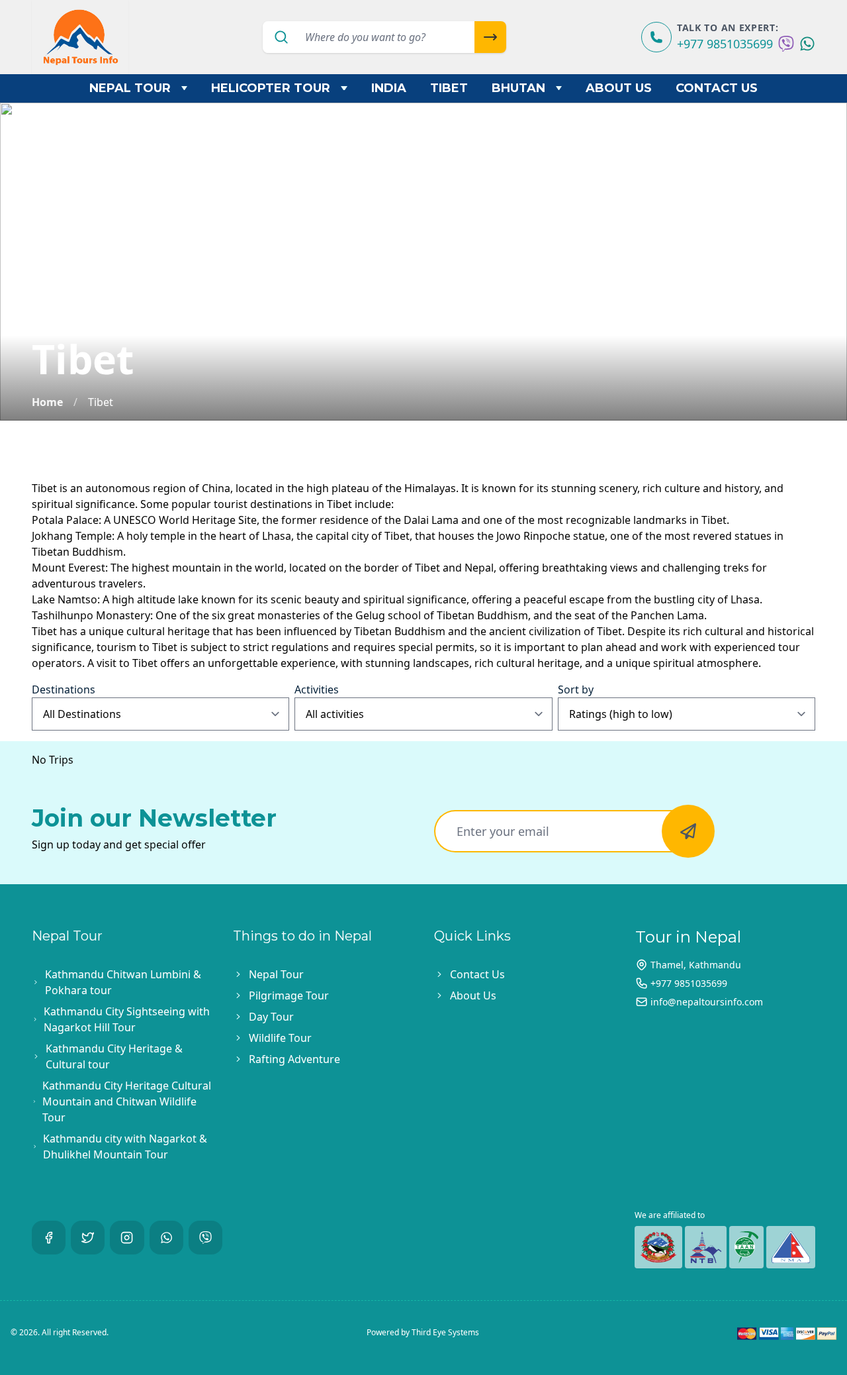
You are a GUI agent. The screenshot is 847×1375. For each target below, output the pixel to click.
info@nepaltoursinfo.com (706, 1001)
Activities (316, 689)
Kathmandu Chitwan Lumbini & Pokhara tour (123, 982)
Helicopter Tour (270, 88)
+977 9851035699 (725, 44)
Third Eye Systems (445, 1332)
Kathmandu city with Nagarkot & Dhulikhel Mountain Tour (125, 1146)
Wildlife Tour (280, 1038)
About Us (619, 88)
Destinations (63, 689)
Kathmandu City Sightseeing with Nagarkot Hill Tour (127, 1019)
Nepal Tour (130, 88)
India (388, 88)
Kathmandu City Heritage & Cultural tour (114, 1056)
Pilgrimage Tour (289, 995)
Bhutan (518, 88)
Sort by (576, 689)
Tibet (449, 88)
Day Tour (271, 1016)
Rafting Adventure (294, 1059)
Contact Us (717, 88)
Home (47, 402)
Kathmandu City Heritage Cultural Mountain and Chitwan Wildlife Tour (126, 1101)
